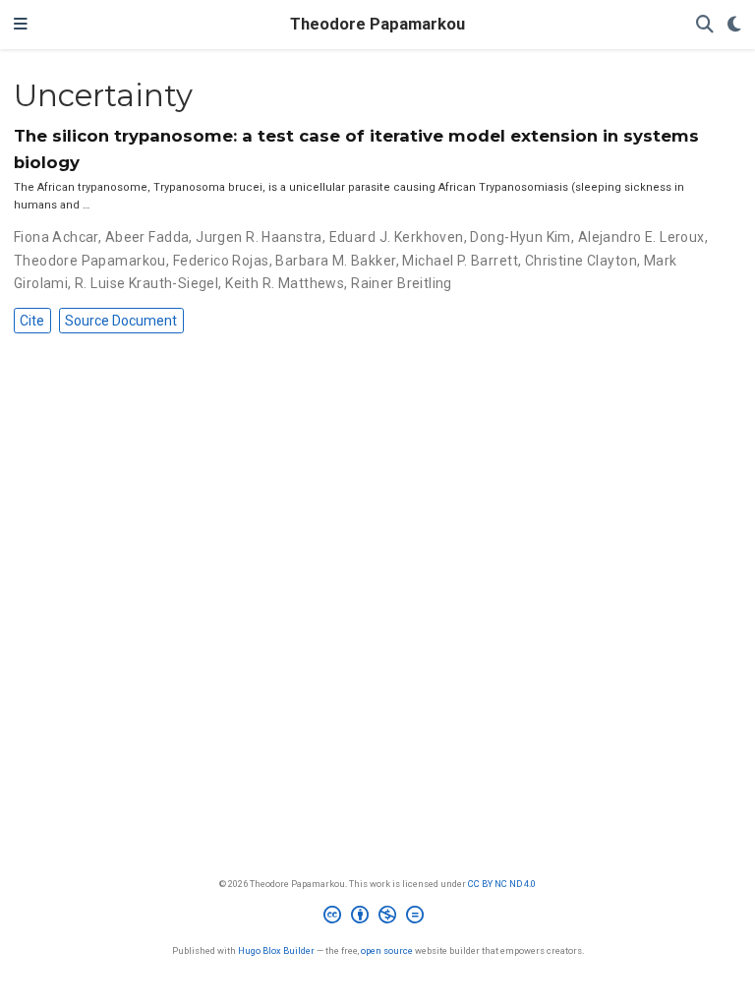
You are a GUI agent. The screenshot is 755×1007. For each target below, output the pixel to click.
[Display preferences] (734, 25)
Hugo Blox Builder (276, 950)
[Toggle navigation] (21, 24)
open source (387, 950)
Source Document (121, 320)
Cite (32, 320)
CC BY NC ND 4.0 (502, 883)
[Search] (705, 25)
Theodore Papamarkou (377, 24)
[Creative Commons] (377, 917)
